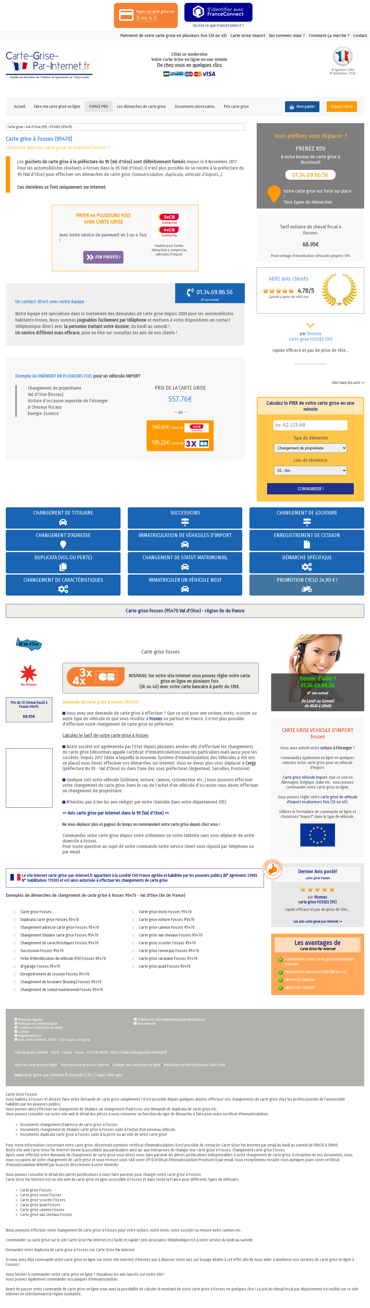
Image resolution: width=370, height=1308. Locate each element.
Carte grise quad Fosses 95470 (164, 966)
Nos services (146, 1024)
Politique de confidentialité (38, 1024)
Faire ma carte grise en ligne (57, 106)
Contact (360, 35)
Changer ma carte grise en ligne (136, 1065)
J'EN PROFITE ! (107, 257)
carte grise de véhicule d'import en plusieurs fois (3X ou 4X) (322, 799)
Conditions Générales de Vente (40, 1028)
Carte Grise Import (247, 35)
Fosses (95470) (61, 127)
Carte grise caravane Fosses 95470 (168, 958)
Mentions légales (30, 1020)
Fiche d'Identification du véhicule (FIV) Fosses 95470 (63, 958)
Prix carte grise (236, 106)
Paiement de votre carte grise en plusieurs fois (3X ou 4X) (173, 35)
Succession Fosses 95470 (42, 950)
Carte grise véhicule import (305, 777)
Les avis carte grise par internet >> (317, 921)
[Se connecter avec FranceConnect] (218, 12)
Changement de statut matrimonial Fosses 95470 (62, 989)
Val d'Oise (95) (37, 127)
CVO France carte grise (74, 1040)
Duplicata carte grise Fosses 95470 (50, 919)
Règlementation (29, 1036)
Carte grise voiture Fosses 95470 (166, 919)
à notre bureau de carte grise (308, 152)
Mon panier (305, 106)
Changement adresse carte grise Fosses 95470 (60, 927)
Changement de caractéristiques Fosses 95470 (60, 943)
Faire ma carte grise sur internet (84, 1065)
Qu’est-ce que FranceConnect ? (218, 25)
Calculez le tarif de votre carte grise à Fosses (105, 735)
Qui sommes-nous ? (287, 35)
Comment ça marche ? (329, 35)
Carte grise (15, 127)
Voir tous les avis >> (348, 382)
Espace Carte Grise (211, 1065)
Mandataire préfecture (180, 1065)
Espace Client (342, 106)
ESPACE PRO (98, 106)
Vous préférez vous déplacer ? (310, 135)
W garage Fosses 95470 (40, 966)
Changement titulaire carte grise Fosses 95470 (59, 935)
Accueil (19, 106)
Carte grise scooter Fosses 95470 (167, 943)
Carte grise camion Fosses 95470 (167, 927)
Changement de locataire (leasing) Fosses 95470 (61, 981)
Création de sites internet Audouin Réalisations (171, 1020)
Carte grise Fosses (36, 911)
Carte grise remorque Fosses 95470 (169, 950)
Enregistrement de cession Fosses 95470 (55, 974)
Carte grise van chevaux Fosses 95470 (170, 935)
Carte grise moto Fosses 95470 (165, 911)
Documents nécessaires (195, 106)
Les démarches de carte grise (141, 106)
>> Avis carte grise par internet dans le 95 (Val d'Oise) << (115, 813)
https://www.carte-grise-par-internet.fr (138, 1052)
